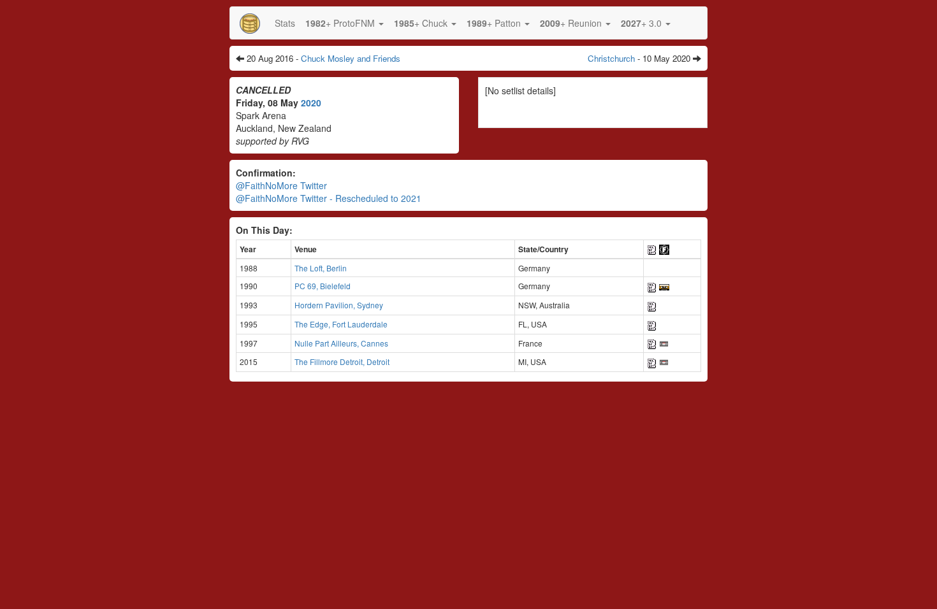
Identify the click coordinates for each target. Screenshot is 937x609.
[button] (344, 23)
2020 (311, 102)
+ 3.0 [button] (642, 23)
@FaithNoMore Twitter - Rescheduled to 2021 (328, 198)
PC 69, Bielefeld (322, 285)
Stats (285, 23)
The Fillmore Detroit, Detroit (341, 361)
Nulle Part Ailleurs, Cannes (341, 343)
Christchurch (611, 58)
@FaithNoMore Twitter (281, 185)
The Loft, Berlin (320, 267)
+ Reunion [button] (572, 23)
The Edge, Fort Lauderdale (341, 324)
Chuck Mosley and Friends (350, 58)
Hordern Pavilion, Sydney (338, 304)
